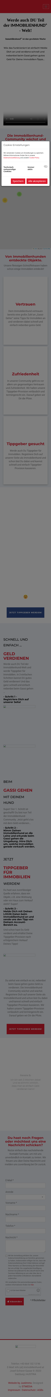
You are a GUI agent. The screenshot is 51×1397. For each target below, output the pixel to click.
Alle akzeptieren (37, 181)
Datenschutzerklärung (12, 158)
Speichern (18, 181)
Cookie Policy (34, 158)
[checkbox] (45, 166)
